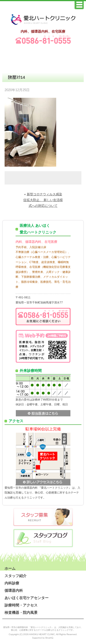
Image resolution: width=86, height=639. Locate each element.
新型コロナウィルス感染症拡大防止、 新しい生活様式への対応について (43, 199)
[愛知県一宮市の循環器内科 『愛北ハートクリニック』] (43, 25)
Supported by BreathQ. (43, 638)
